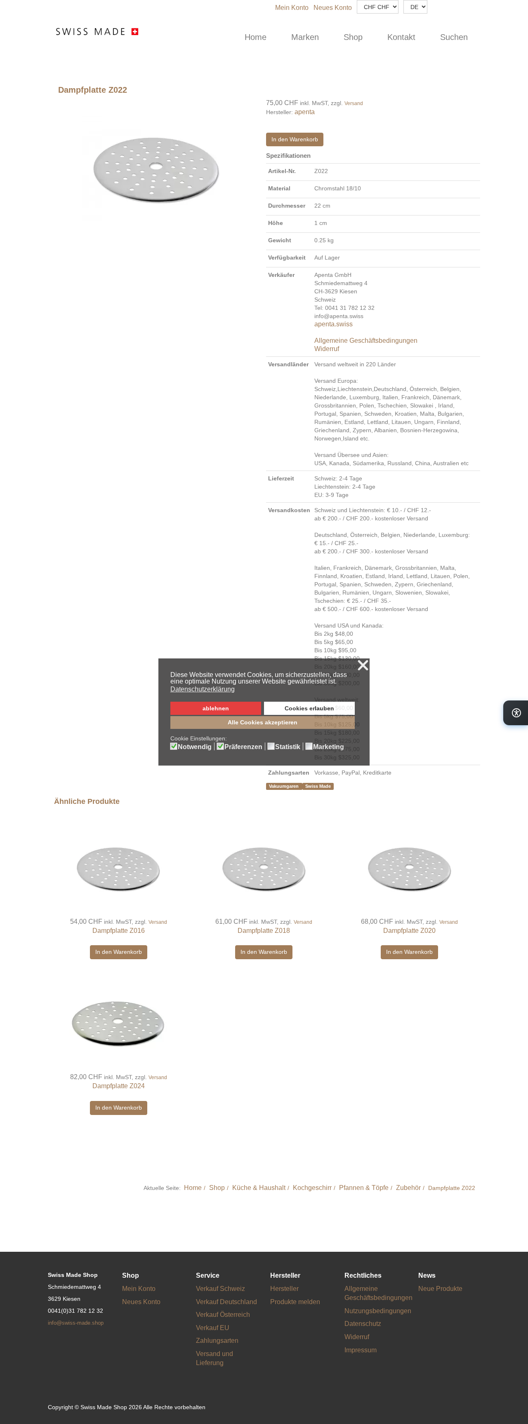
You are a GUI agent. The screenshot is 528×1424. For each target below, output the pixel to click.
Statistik (287, 747)
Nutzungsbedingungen (377, 1310)
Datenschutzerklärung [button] (202, 689)
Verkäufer (281, 275)
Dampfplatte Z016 (118, 930)
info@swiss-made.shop (76, 1323)
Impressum (360, 1350)
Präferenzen (243, 747)
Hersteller (284, 1288)
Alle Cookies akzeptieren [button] (262, 722)
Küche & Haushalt (258, 1187)
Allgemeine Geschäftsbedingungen (365, 340)
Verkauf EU (212, 1327)
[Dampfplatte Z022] (155, 163)
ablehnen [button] (216, 708)
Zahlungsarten (288, 772)
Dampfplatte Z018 (264, 930)
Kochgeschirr (312, 1187)
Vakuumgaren (284, 786)
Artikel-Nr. (282, 171)
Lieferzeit (281, 478)
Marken (305, 37)
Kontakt (401, 37)
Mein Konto (292, 7)
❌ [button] (363, 665)
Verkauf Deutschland (226, 1301)
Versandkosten (289, 510)
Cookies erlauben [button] (309, 708)
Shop (353, 37)
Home (255, 37)
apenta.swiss (333, 324)
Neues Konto (333, 7)
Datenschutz (362, 1323)
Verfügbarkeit (287, 257)
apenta (305, 111)
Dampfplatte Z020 (409, 930)
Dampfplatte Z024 (118, 1085)
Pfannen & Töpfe (364, 1187)
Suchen (454, 37)
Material (279, 188)
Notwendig (195, 747)
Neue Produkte (440, 1288)
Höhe (275, 223)
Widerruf (326, 348)
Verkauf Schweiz (220, 1288)
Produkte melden (295, 1301)
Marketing (328, 747)
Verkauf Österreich (223, 1314)
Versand (353, 103)
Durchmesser (286, 205)
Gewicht (279, 240)
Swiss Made (318, 786)
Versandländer (288, 364)
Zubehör (408, 1187)
